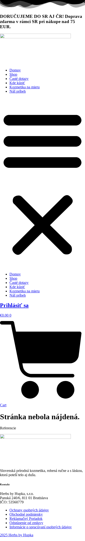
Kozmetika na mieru (24, 87)
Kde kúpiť (17, 83)
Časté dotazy (19, 79)
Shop (13, 74)
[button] (42, 182)
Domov (15, 70)
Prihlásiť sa (14, 305)
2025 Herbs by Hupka (16, 535)
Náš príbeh (17, 91)
